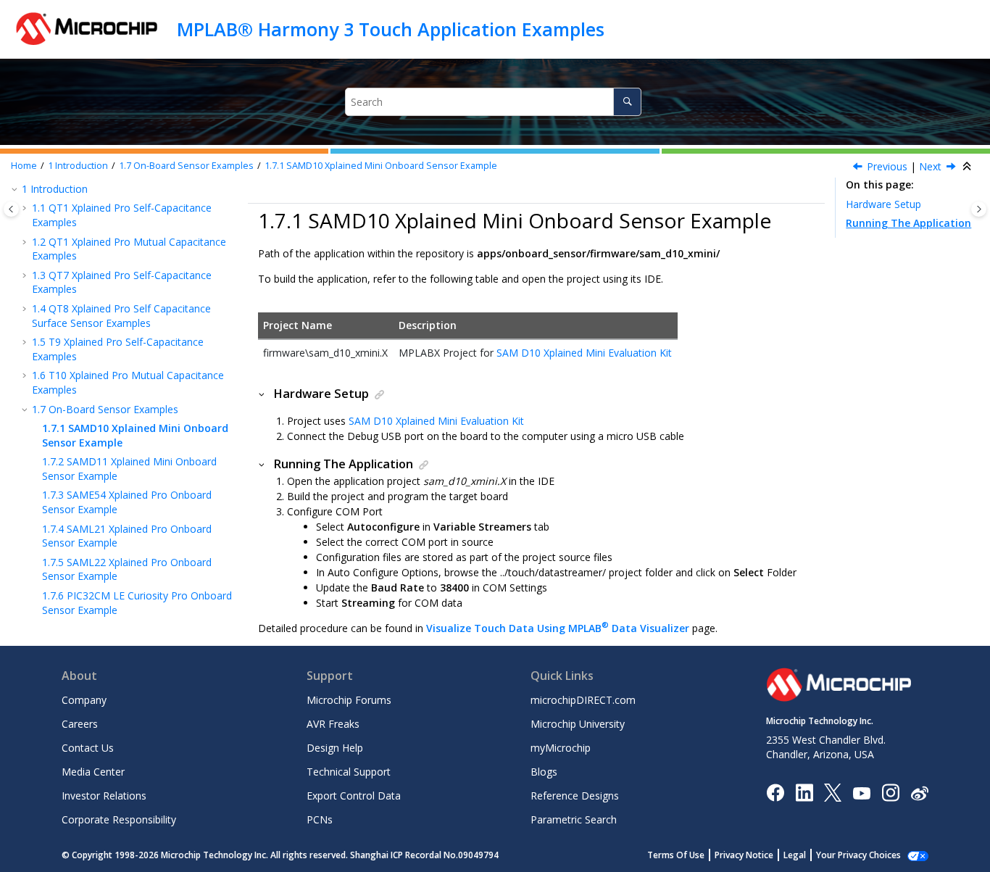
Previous (887, 166)
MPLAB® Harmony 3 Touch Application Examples (390, 29)
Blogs (544, 771)
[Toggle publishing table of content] (11, 209)
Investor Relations (104, 795)
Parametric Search (574, 819)
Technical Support (349, 771)
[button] (16, 189)
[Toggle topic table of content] (978, 209)
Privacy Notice (744, 855)
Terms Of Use (675, 855)
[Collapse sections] (968, 167)
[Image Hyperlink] (861, 792)
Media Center (93, 771)
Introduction (78, 165)
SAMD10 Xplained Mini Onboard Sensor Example (381, 165)
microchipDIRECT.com (583, 700)
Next (930, 166)
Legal (794, 855)
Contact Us (88, 748)
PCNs (320, 819)
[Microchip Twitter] (832, 792)
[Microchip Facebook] (775, 792)
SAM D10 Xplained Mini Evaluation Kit (584, 353)
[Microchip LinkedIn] (804, 792)
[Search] (627, 102)
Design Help (335, 748)
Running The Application (908, 223)
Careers (80, 724)
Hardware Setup (883, 204)
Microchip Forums (349, 700)
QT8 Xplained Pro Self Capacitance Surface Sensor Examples (121, 316)
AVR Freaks (333, 724)
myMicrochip (561, 748)
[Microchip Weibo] (919, 792)
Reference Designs (575, 795)
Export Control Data (354, 795)
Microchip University (578, 724)
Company (84, 700)
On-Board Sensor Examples (186, 165)
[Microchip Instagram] (890, 792)
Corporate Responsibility (119, 819)
